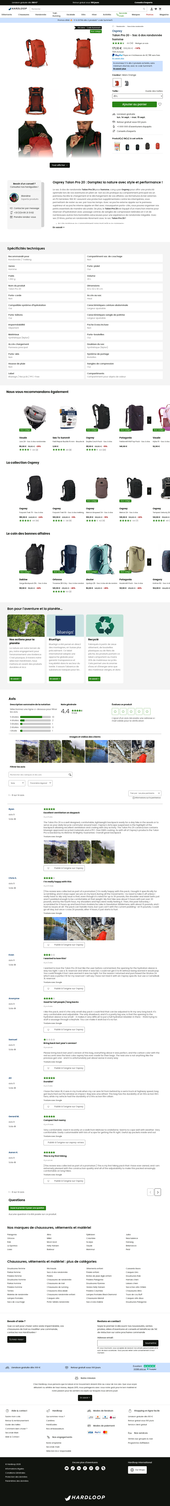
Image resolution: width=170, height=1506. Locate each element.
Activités (107, 15)
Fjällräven (90, 1235)
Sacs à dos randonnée (135, 26)
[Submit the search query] (144, 9)
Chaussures (23, 15)
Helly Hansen (53, 1246)
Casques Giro (132, 1272)
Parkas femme (14, 1272)
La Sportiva (12, 1246)
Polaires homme (14, 1287)
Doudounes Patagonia (136, 1302)
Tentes (10, 1291)
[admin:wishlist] (160, 104)
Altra (49, 1235)
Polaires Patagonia (94, 1280)
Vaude (89, 1246)
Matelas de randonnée (17, 1295)
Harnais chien (132, 1280)
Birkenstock (131, 1246)
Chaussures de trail (56, 1283)
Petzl (128, 1249)
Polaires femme (14, 1276)
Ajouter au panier (134, 104)
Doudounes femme (16, 1269)
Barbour (50, 1249)
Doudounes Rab (133, 1276)
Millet (49, 1238)
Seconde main (122, 15)
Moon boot (52, 1242)
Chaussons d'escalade (57, 1291)
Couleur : (124, 75)
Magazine (164, 15)
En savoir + (59, 227)
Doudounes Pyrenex (95, 1283)
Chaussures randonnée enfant (61, 1295)
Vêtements (6, 15)
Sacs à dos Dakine (94, 1302)
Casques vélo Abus (134, 1298)
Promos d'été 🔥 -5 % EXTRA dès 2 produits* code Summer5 (85, 20)
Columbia (90, 1238)
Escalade (71, 15)
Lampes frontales (15, 1298)
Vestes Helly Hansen (95, 1287)
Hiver (94, 15)
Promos (149, 15)
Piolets (50, 1276)
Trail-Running (56, 15)
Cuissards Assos (133, 1269)
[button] (36, 48)
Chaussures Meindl (95, 1298)
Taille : (115, 91)
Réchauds (51, 1269)
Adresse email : (105, 1338)
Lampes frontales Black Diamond (101, 1295)
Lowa (9, 1249)
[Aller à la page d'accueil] (114, 26)
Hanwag (129, 1242)
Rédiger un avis (141, 43)
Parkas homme (14, 1283)
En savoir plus (119, 69)
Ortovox (10, 1238)
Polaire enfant (92, 1272)
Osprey (117, 31)
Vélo (83, 15)
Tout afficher (58, 165)
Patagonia (12, 1235)
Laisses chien (132, 1283)
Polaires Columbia (94, 1291)
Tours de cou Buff (134, 1295)
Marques (136, 15)
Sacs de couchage (16, 1302)
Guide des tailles (154, 91)
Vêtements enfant (94, 1269)
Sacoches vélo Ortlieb (136, 1287)
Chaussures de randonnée (59, 1280)
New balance (132, 1238)
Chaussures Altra (133, 1291)
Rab (9, 1242)
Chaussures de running (57, 1287)
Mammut (90, 1249)
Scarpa (89, 1242)
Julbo (128, 1235)
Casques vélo (53, 1298)
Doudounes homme (16, 1280)
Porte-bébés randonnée (58, 1302)
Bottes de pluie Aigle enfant (99, 1276)
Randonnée (40, 15)
